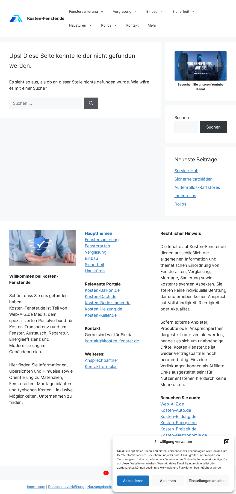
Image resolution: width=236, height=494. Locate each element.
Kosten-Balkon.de (102, 290)
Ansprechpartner (101, 360)
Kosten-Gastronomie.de (183, 435)
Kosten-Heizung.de (103, 309)
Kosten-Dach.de (100, 296)
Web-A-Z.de (172, 404)
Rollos (106, 25)
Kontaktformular (101, 366)
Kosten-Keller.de (101, 315)
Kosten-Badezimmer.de (107, 302)
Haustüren (77, 25)
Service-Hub (186, 170)
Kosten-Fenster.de (46, 18)
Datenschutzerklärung (66, 487)
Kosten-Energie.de (178, 422)
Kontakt (132, 25)
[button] (226, 441)
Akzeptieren (133, 481)
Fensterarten (97, 245)
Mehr (152, 25)
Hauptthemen (98, 233)
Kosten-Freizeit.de (178, 428)
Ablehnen (168, 481)
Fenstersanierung (83, 11)
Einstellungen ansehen (208, 481)
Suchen (181, 117)
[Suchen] (91, 103)
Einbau (151, 11)
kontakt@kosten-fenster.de (112, 340)
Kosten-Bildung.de (178, 416)
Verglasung (122, 11)
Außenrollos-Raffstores (197, 187)
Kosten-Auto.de (175, 410)
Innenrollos (185, 195)
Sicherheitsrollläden (193, 179)
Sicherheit (180, 11)
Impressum (36, 487)
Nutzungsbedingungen (106, 487)
